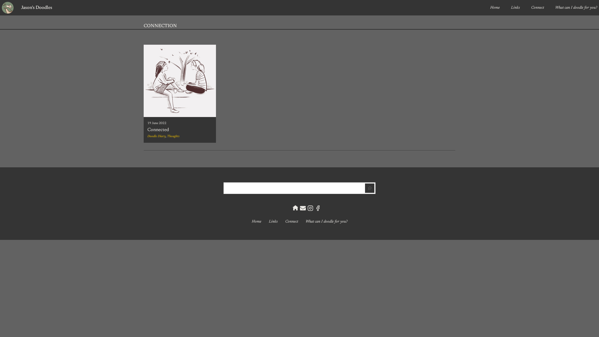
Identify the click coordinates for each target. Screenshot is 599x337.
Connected (158, 130)
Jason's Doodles (36, 7)
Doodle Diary (156, 136)
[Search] (369, 188)
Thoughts (173, 136)
